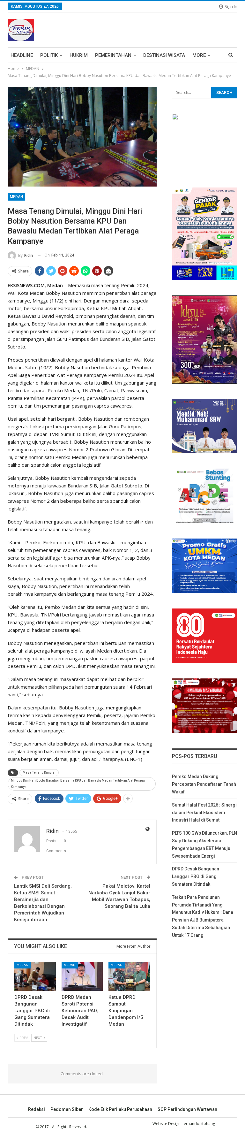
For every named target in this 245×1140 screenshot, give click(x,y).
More (199, 55)
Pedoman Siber (66, 1109)
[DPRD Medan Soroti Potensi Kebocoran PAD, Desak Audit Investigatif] (82, 976)
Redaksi (36, 1109)
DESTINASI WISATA (164, 55)
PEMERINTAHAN (113, 55)
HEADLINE (22, 55)
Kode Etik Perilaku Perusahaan (120, 1109)
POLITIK (49, 55)
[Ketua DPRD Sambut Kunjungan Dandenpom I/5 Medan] (129, 976)
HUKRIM (79, 55)
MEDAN (16, 197)
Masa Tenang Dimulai (39, 772)
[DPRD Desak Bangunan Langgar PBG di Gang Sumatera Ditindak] (35, 976)
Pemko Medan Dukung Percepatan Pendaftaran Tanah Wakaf (204, 784)
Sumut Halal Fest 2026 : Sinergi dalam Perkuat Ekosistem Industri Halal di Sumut (204, 812)
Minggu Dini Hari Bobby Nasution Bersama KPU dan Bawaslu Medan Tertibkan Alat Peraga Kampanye (78, 784)
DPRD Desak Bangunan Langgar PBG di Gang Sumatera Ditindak (195, 876)
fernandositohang (198, 1123)
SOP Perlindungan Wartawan (187, 1109)
